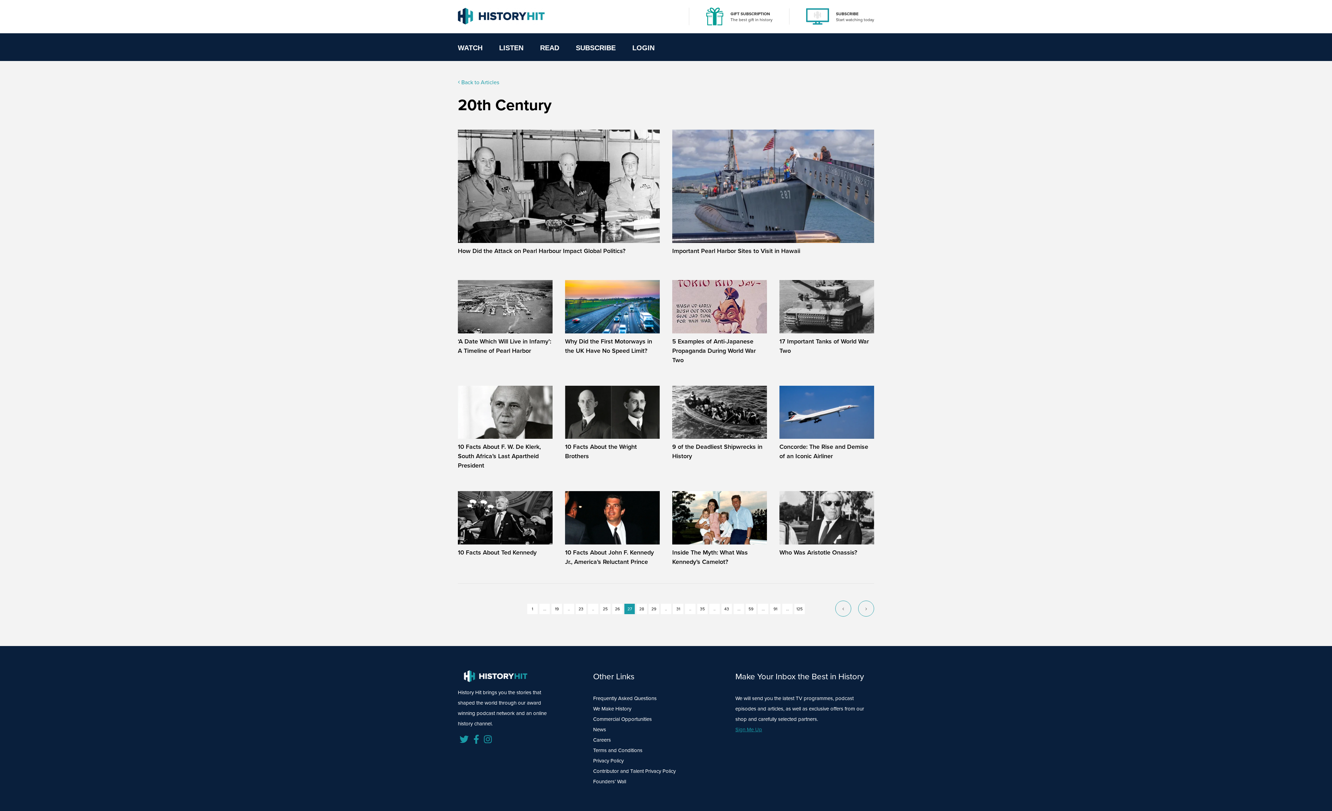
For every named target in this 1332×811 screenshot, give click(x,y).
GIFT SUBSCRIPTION (750, 14)
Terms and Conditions (617, 750)
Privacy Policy (608, 761)
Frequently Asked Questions (625, 698)
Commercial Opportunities (622, 719)
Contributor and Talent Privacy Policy (634, 771)
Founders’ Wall (609, 781)
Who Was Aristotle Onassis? (818, 552)
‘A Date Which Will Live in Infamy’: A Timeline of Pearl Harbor (504, 346)
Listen (511, 48)
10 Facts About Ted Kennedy (497, 552)
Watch (470, 48)
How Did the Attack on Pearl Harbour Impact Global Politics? (541, 250)
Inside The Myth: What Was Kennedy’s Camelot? (710, 557)
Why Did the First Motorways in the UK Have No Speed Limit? (608, 346)
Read (549, 48)
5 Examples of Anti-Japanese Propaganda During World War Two (714, 351)
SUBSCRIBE (847, 14)
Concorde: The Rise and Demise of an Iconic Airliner (823, 451)
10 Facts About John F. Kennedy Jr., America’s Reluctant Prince (609, 557)
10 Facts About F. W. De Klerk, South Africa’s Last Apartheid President (499, 456)
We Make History (612, 709)
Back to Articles (479, 82)
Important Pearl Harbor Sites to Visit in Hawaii (736, 250)
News (599, 729)
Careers (602, 740)
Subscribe (596, 48)
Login (643, 48)
